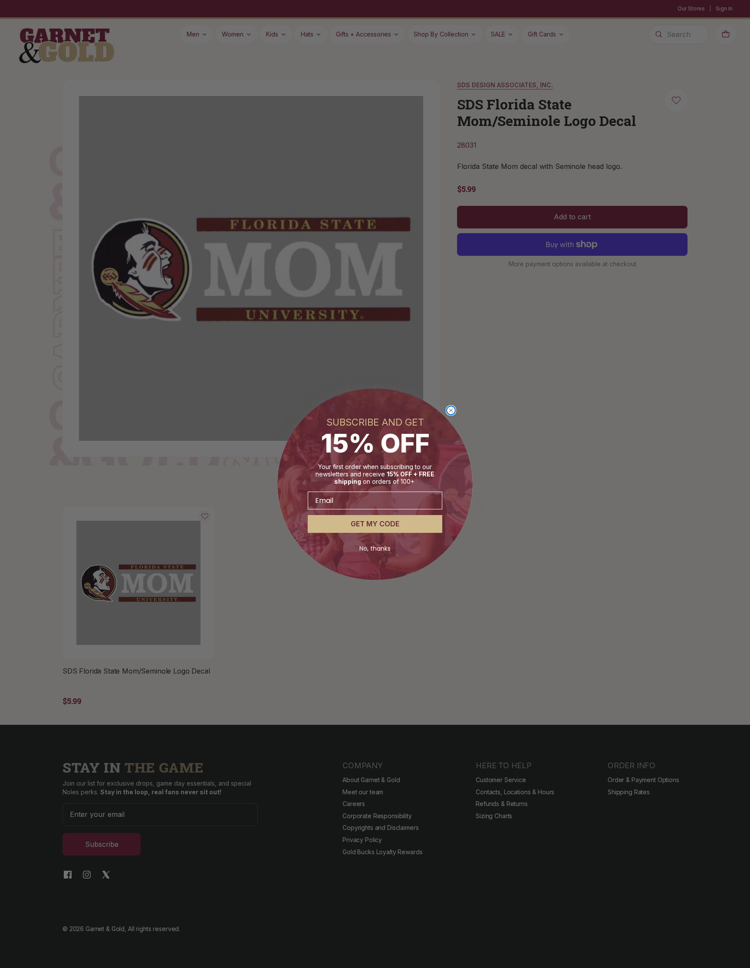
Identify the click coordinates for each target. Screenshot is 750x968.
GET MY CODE (375, 523)
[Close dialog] (451, 410)
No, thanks (375, 548)
